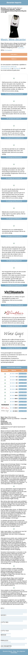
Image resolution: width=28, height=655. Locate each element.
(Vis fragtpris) (8, 50)
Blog (14, 651)
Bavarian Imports (14, 3)
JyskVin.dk (13, 66)
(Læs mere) (21, 47)
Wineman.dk (16, 68)
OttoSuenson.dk (5, 66)
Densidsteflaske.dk (6, 68)
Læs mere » (14, 54)
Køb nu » (14, 59)
